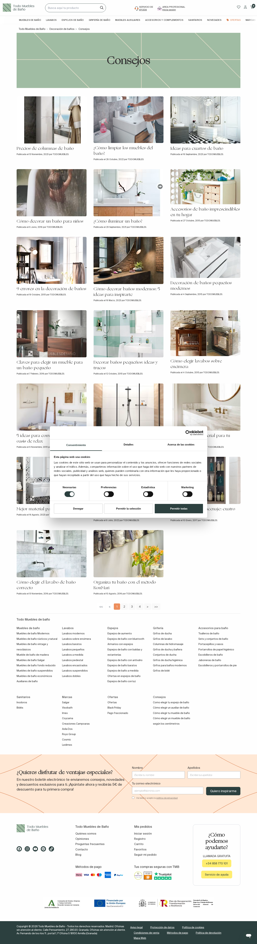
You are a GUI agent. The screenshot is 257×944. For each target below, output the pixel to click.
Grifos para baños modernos (170, 665)
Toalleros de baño (208, 633)
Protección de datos (162, 927)
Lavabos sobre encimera (76, 638)
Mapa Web (140, 938)
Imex (65, 713)
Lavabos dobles (71, 676)
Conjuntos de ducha (164, 654)
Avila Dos (67, 729)
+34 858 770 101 (217, 863)
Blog (78, 854)
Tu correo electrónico (146, 783)
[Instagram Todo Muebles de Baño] (28, 850)
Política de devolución (208, 932)
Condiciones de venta (146, 932)
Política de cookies (193, 927)
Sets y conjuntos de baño (213, 638)
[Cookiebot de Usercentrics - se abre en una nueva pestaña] (188, 432)
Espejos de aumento (120, 633)
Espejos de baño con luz (122, 681)
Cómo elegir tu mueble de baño (171, 713)
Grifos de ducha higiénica (168, 660)
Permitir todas (178, 508)
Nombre (137, 767)
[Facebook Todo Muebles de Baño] (20, 850)
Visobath (67, 707)
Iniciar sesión (143, 833)
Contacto (81, 849)
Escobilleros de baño (210, 654)
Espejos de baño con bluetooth (126, 638)
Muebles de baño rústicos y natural (37, 638)
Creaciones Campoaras (76, 723)
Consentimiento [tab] (76, 445)
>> (156, 606)
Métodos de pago (177, 932)
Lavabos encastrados (74, 665)
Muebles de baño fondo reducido (36, 665)
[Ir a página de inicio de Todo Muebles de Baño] (22, 7)
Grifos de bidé (161, 670)
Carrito (139, 844)
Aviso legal (136, 927)
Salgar (65, 702)
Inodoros (22, 702)
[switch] (109, 494)
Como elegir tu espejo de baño (171, 702)
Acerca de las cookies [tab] (180, 444)
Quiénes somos (85, 833)
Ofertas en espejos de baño (124, 676)
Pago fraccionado (118, 713)
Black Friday (114, 707)
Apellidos (194, 767)
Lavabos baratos (72, 644)
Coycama (67, 718)
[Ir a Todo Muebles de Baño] (40, 828)
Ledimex (67, 744)
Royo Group (69, 734)
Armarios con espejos (120, 644)
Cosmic (66, 739)
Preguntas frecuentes (90, 844)
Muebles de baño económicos (34, 676)
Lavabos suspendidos (75, 670)
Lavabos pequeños (73, 649)
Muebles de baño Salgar (31, 660)
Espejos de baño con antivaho (125, 660)
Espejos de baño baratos (122, 665)
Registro (140, 838)
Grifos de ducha (162, 633)
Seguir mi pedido (145, 854)
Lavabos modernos (73, 633)
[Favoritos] (238, 7)
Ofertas (112, 702)
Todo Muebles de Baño (32, 29)
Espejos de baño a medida (123, 670)
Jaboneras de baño (209, 660)
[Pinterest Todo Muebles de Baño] (44, 850)
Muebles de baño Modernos (33, 633)
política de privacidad (167, 798)
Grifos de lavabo (162, 638)
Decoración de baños (61, 29)
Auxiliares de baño (27, 681)
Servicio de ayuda (217, 874)
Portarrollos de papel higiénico (216, 649)
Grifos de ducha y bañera (167, 649)
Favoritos (140, 849)
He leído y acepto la (157, 798)
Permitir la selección (128, 508)
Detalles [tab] (129, 444)
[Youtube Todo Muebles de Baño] (36, 850)
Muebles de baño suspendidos (35, 670)
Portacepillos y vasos (210, 644)
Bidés (20, 707)
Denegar (78, 508)
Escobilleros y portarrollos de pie (217, 665)
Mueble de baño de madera (33, 654)
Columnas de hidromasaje (168, 644)
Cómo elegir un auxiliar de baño (171, 707)
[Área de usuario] (245, 7)
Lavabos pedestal (72, 660)
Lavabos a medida (72, 654)
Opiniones (82, 838)
